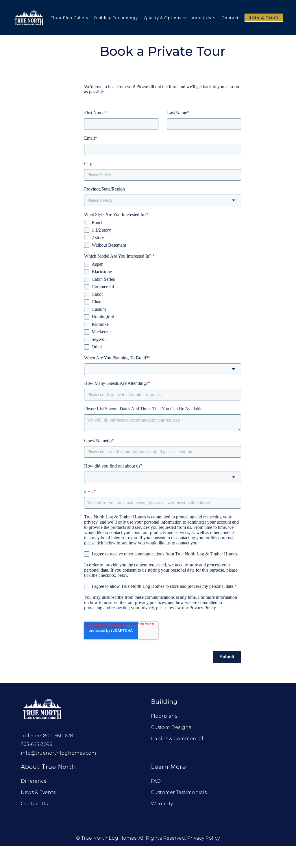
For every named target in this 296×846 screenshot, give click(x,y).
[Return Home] (42, 708)
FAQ (156, 781)
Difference (34, 781)
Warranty (162, 803)
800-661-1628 (58, 735)
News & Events (38, 792)
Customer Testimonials (179, 792)
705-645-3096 (36, 744)
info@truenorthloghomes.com (58, 753)
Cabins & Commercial (177, 738)
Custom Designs (171, 727)
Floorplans (164, 716)
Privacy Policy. (203, 838)
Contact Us (34, 803)
